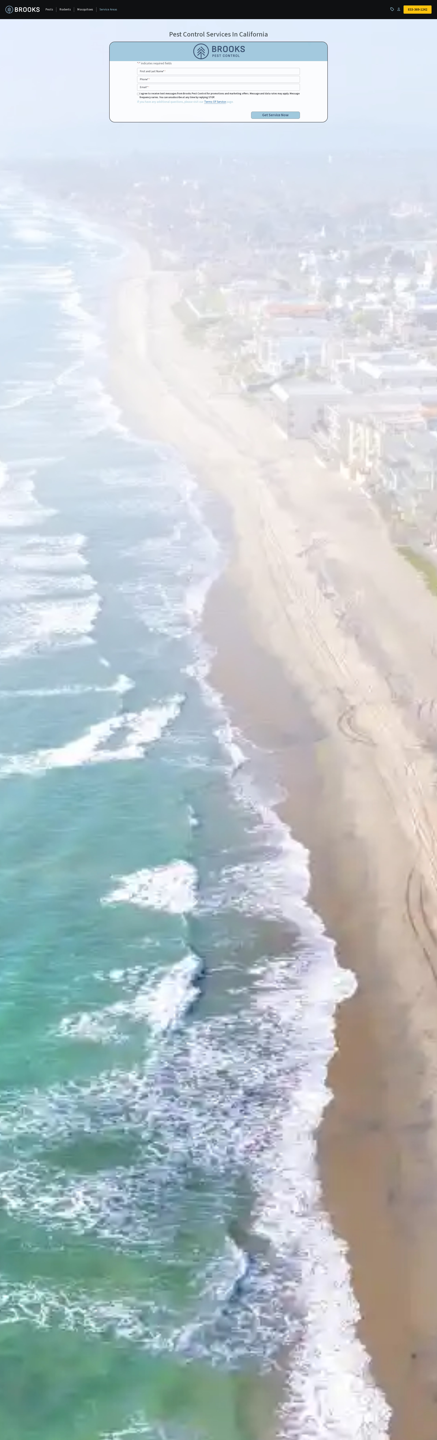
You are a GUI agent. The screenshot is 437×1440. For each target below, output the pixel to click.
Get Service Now (275, 115)
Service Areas (108, 9)
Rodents (65, 9)
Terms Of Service (215, 102)
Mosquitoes (85, 9)
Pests (49, 9)
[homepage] (22, 9)
